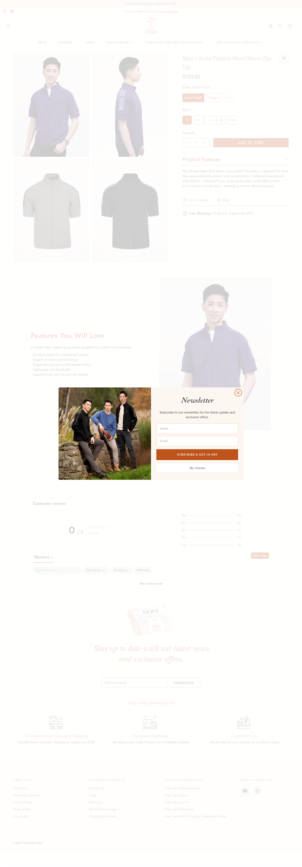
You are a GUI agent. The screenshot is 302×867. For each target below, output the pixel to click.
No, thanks (197, 468)
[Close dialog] (238, 392)
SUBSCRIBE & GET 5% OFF (197, 454)
